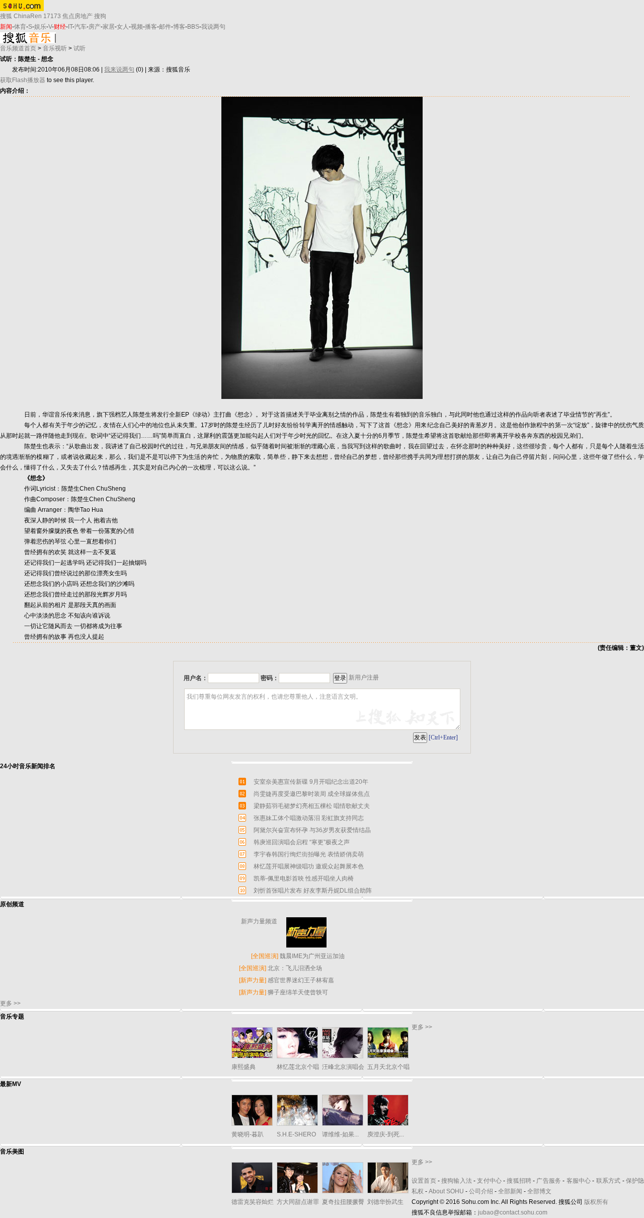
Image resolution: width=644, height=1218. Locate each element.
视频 (137, 26)
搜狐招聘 (519, 1180)
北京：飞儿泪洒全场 (295, 968)
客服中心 (579, 1180)
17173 (52, 16)
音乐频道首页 (18, 48)
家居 (109, 26)
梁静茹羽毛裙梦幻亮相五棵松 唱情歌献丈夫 (312, 805)
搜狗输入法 (456, 1180)
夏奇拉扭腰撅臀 (343, 1201)
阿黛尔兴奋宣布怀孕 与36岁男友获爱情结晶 (312, 830)
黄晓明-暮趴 (247, 1134)
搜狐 (6, 16)
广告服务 (548, 1180)
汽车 (80, 26)
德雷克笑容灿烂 (252, 1201)
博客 (179, 26)
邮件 (165, 26)
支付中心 (489, 1180)
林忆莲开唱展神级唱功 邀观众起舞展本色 (309, 866)
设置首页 (424, 1180)
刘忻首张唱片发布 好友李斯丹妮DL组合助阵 (313, 890)
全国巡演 (265, 956)
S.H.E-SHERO (296, 1134)
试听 (79, 48)
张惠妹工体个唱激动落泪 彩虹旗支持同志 (309, 818)
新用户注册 (364, 677)
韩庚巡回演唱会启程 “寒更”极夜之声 (302, 842)
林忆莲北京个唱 (298, 1066)
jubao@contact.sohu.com (512, 1212)
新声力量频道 (259, 921)
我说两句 (213, 26)
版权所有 (596, 1201)
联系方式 (608, 1180)
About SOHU (446, 1191)
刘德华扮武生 (385, 1201)
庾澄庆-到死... (385, 1134)
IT (70, 26)
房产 (95, 26)
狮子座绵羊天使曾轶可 (298, 992)
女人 (123, 26)
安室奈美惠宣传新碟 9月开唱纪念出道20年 (311, 781)
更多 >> (10, 1003)
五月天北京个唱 (388, 1066)
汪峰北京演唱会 (343, 1066)
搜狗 (100, 16)
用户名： (196, 678)
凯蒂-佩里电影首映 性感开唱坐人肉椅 (304, 878)
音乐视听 (55, 48)
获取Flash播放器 (22, 80)
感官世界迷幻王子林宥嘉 (301, 980)
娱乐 (40, 26)
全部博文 (539, 1191)
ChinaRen (28, 16)
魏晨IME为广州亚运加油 (312, 956)
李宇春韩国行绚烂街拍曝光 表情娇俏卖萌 (309, 854)
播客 (151, 26)
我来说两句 (119, 69)
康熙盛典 (243, 1066)
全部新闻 (510, 1191)
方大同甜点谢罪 (298, 1201)
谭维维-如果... (340, 1134)
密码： (270, 678)
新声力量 (252, 980)
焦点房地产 (77, 16)
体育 (20, 26)
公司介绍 (481, 1191)
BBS (193, 26)
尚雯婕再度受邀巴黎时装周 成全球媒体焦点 (312, 793)
